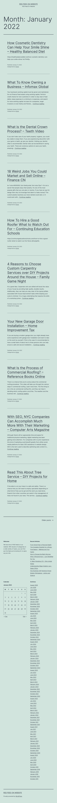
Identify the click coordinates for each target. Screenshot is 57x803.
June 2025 (33, 618)
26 (12, 609)
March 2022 (33, 710)
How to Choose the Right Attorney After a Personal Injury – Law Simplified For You (41, 557)
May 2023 (33, 677)
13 (15, 601)
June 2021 (33, 731)
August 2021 (34, 727)
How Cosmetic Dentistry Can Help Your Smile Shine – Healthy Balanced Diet (28, 47)
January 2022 (34, 715)
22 (22, 605)
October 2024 (34, 637)
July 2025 (33, 616)
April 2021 (33, 736)
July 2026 (33, 587)
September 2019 (35, 769)
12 (12, 601)
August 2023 (34, 670)
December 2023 (35, 661)
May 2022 (33, 705)
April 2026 (33, 594)
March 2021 (33, 738)
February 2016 (34, 772)
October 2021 (34, 722)
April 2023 (33, 679)
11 (8, 601)
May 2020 (33, 762)
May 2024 (33, 649)
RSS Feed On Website (28, 4)
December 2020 (35, 746)
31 (5, 612)
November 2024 (35, 635)
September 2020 (35, 753)
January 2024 (34, 658)
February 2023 (34, 684)
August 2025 (34, 613)
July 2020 (33, 757)
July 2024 (33, 644)
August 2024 (34, 642)
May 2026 (33, 592)
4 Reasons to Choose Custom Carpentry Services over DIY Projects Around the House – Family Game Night (28, 272)
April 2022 (33, 708)
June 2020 (33, 760)
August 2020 (34, 755)
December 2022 (35, 689)
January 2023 (34, 687)
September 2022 (35, 696)
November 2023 (35, 663)
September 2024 (35, 639)
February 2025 (34, 627)
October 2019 (34, 767)
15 (21, 601)
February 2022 (34, 712)
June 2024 (33, 646)
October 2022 (34, 694)
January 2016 (34, 774)
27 (15, 609)
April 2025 (33, 623)
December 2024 (35, 632)
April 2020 (33, 764)
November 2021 (35, 720)
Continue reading (38, 104)
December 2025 (35, 604)
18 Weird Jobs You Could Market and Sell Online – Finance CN (27, 175)
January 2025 (34, 630)
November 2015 (35, 776)
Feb (24, 616)
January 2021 (34, 743)
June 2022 (33, 703)
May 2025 (33, 620)
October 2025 (34, 609)
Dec (6, 616)
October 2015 (34, 779)
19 (12, 605)
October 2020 (34, 750)
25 (8, 609)
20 (15, 605)
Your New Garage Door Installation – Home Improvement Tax (25, 325)
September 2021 (35, 724)
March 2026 (33, 597)
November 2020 (35, 748)
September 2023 (35, 668)
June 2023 (33, 675)
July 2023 (33, 672)
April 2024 (33, 651)
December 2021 (34, 717)
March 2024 (33, 653)
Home (17, 66)
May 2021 (33, 734)
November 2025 (35, 606)
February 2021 (34, 741)
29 (22, 609)
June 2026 (33, 590)
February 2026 (34, 599)
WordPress (19, 796)
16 (25, 601)
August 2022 (34, 698)
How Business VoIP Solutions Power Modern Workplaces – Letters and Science (40, 573)
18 (8, 605)
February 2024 (34, 656)
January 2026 (34, 601)
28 (18, 609)
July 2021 (33, 729)
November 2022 (35, 691)
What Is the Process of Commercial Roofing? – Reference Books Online (26, 372)
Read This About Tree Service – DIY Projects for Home (27, 476)
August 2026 (34, 585)
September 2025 (35, 611)
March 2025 (33, 625)
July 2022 (33, 701)
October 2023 (34, 665)
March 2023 (33, 682)
